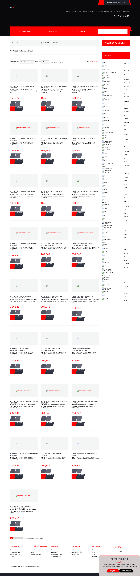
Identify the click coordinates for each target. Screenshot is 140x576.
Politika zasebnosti (15, 554)
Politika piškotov (119, 562)
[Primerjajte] (18, 103)
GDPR (12, 556)
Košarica (91, 11)
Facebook (95, 550)
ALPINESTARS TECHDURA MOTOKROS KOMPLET (84, 454)
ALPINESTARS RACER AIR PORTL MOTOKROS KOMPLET (52, 244)
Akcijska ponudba (56, 556)
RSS (93, 554)
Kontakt (33, 550)
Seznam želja (75, 554)
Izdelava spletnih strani (33, 566)
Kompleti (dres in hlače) (35, 43)
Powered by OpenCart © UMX (18, 566)
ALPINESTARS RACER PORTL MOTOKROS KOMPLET (19, 349)
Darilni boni (54, 552)
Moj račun (74, 550)
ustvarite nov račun (114, 11)
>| (20, 538)
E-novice (74, 556)
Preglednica (95, 62)
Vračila (32, 552)
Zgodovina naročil (77, 552)
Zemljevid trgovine (36, 554)
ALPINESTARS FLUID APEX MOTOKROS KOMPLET (54, 87)
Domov (14, 43)
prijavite (127, 11)
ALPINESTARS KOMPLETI (50, 43)
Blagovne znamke (56, 550)
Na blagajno (100, 11)
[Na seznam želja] (13, 103)
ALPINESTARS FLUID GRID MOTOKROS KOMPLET (23, 192)
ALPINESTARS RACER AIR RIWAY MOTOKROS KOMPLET (21, 297)
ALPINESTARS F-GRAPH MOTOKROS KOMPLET (22, 87)
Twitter (94, 552)
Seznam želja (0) (76, 11)
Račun (85, 11)
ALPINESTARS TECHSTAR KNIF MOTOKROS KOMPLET (20, 507)
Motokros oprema (22, 43)
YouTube (94, 556)
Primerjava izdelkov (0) (56, 62)
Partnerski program (56, 554)
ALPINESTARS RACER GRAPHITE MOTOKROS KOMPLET (82, 297)
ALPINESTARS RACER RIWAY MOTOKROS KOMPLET (24, 402)
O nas (11, 550)
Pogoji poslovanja (15, 552)
